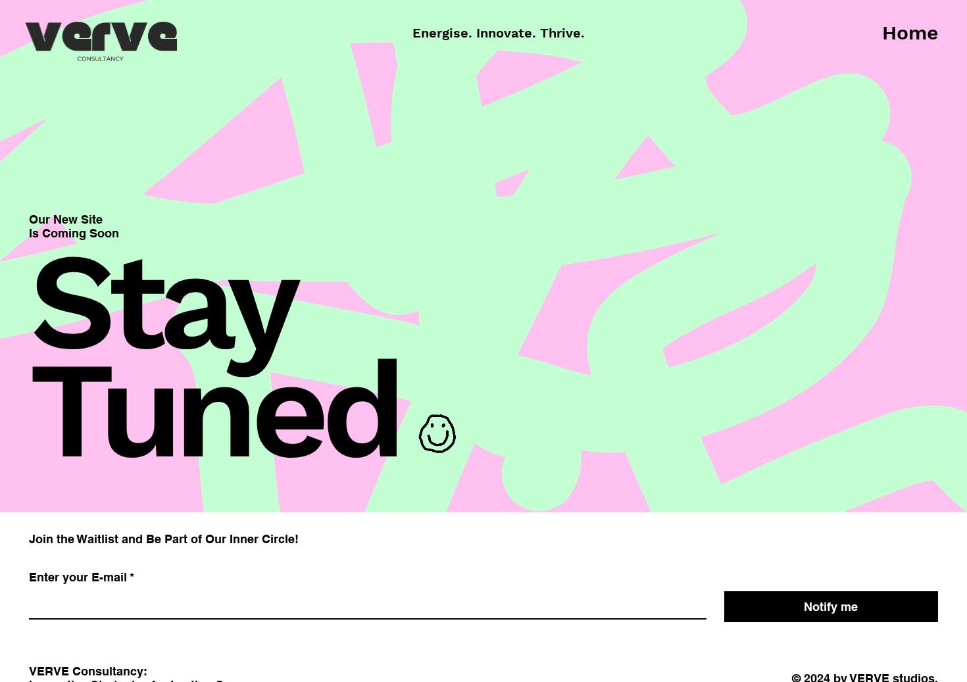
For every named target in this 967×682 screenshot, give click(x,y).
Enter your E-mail (81, 577)
